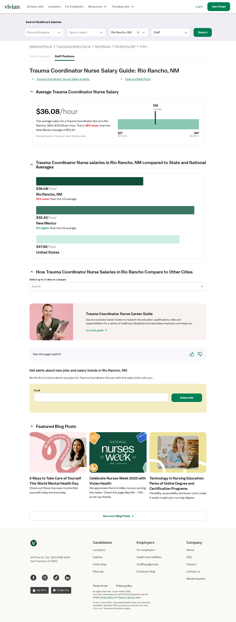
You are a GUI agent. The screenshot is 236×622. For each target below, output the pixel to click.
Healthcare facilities (149, 557)
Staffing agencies (148, 564)
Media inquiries (196, 579)
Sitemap (98, 571)
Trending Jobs (121, 6)
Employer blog (146, 571)
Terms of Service (127, 597)
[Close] (171, 21)
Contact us (193, 571)
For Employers (74, 6)
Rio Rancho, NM (125, 46)
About (190, 550)
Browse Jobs (35, 6)
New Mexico (103, 46)
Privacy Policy (107, 597)
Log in (199, 6)
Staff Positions (64, 56)
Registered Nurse (41, 46)
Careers (191, 564)
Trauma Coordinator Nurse (73, 46)
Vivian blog (99, 564)
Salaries (98, 557)
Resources (95, 6)
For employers (146, 550)
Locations (54, 6)
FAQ (189, 557)
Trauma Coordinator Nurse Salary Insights (63, 79)
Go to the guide (95, 330)
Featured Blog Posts (138, 79)
